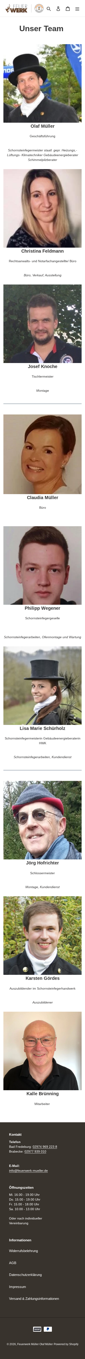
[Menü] (77, 8)
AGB (12, 1263)
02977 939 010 (35, 1151)
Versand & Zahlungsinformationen (34, 1299)
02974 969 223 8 (45, 1146)
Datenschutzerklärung (25, 1275)
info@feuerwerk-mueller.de (28, 1170)
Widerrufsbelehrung (23, 1251)
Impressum (17, 1287)
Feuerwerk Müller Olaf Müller (35, 1344)
